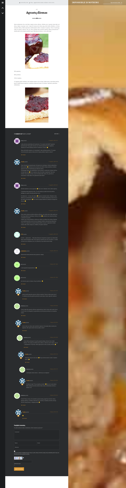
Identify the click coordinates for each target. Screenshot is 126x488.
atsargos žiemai (40, 2)
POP (22, 234)
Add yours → (56, 133)
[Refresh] (23, 457)
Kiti (37, 9)
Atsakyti (23, 154)
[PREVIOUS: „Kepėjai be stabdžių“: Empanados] (2, 13)
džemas (46, 2)
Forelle (32, 2)
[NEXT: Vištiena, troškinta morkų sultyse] (2, 8)
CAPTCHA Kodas (17, 463)
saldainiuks (23, 251)
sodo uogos (51, 2)
